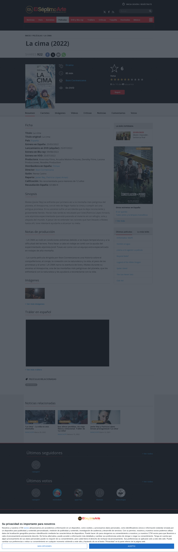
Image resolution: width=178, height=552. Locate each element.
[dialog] (89, 533)
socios (26, 528)
